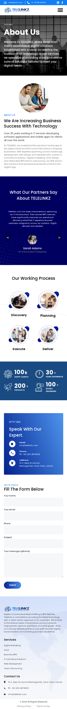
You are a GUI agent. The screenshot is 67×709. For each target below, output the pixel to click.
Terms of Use (43, 706)
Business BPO (10, 654)
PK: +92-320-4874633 (38, 2)
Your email (9, 509)
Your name (9, 496)
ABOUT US (9, 115)
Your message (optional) (17, 551)
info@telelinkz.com (15, 2)
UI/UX (6, 650)
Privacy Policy (24, 706)
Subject (8, 537)
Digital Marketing (12, 645)
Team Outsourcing (13, 668)
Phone (7, 523)
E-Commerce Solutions (15, 659)
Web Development (13, 664)
